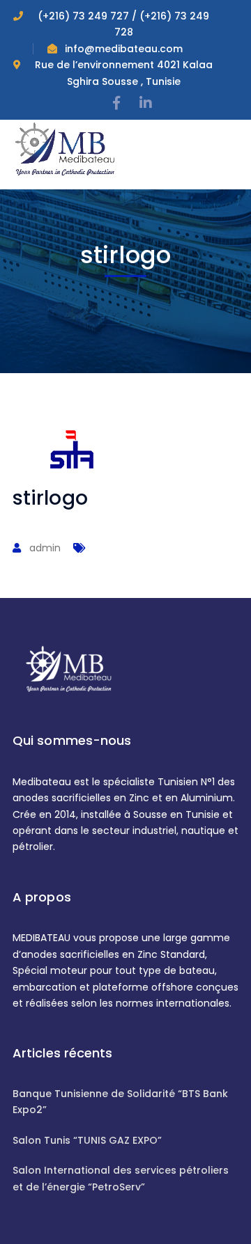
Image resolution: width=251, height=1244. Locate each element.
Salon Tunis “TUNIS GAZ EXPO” (87, 1140)
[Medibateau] (65, 148)
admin (45, 548)
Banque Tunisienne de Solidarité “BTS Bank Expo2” (120, 1102)
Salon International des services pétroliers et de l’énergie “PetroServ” (121, 1178)
